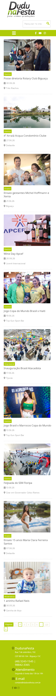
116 (46, 624)
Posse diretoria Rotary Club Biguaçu (26, 78)
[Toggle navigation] (13, 33)
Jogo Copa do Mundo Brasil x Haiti (24, 311)
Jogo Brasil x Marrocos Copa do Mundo (27, 425)
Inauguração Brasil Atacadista (22, 368)
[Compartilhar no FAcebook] (12, 688)
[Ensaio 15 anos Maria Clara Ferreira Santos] (27, 517)
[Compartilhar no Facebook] (35, 33)
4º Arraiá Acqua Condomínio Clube (25, 135)
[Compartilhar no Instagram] (45, 33)
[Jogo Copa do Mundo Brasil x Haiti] (27, 288)
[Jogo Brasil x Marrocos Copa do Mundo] (27, 402)
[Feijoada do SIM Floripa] (27, 460)
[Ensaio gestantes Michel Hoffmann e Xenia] (27, 170)
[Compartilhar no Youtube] (40, 33)
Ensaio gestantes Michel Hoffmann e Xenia (26, 194)
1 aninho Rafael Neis (16, 601)
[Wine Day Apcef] (27, 231)
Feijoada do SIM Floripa (18, 483)
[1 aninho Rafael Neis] (27, 578)
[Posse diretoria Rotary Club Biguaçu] (27, 55)
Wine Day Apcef (13, 253)
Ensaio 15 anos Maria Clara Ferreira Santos (26, 541)
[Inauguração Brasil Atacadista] (27, 345)
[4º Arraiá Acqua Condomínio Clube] (27, 112)
